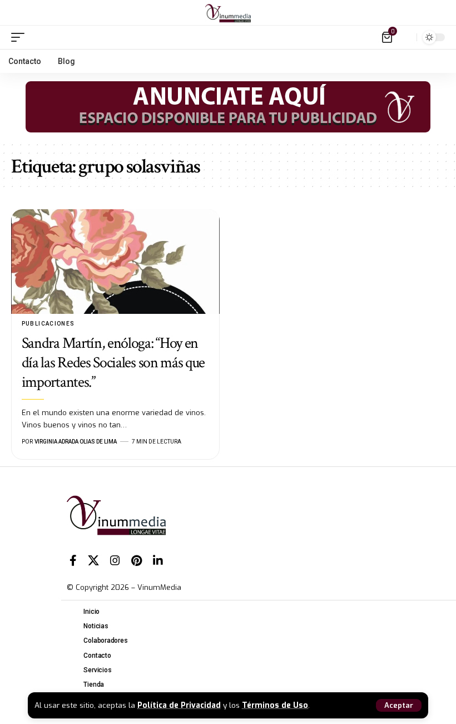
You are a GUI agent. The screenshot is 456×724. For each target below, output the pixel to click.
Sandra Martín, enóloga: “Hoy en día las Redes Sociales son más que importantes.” (113, 362)
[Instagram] (115, 560)
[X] (93, 560)
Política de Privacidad (179, 705)
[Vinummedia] (228, 12)
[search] (405, 37)
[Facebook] (73, 560)
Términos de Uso (275, 705)
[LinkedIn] (158, 560)
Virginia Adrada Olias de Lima (75, 442)
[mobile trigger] (20, 37)
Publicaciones (48, 324)
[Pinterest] (136, 560)
